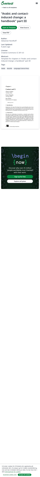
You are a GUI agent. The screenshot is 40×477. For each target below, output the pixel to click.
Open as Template (9, 28)
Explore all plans (20, 181)
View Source (24, 28)
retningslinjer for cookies (13, 472)
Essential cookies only (10, 475)
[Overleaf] (7, 3)
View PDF (6, 33)
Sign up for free (20, 177)
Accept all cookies (24, 475)
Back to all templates (9, 7)
